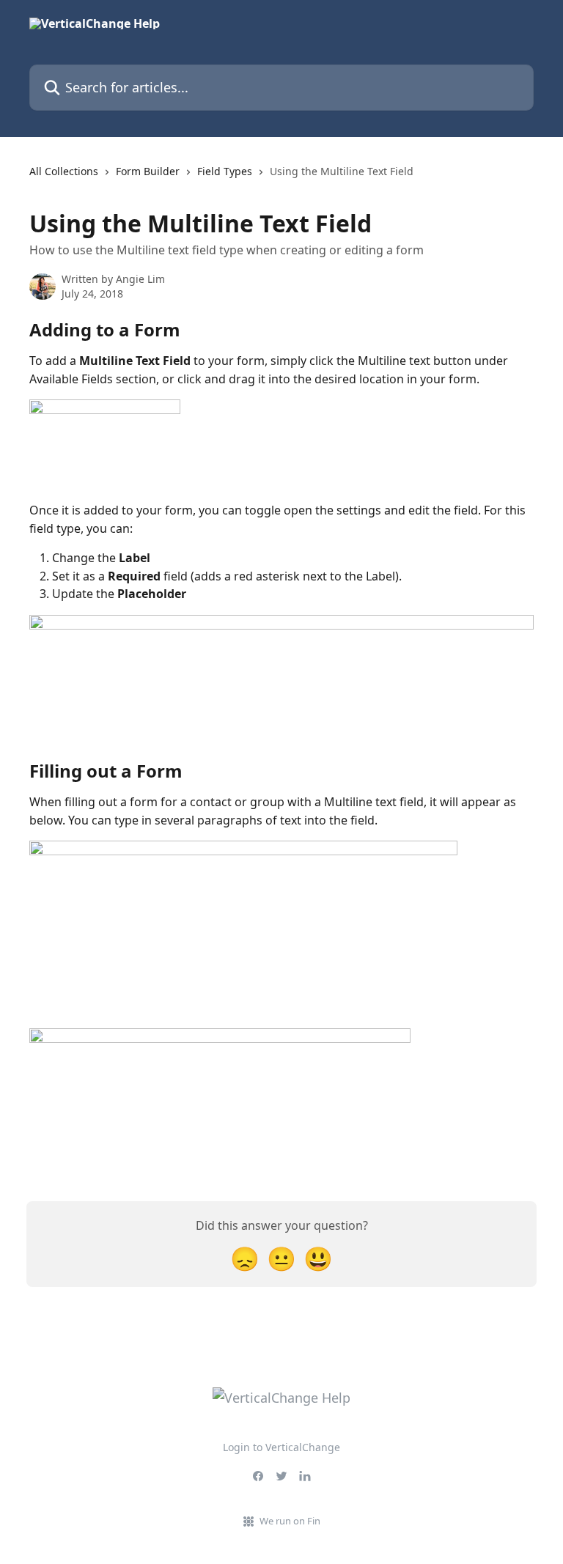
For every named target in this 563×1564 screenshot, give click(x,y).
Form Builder (148, 171)
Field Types (224, 171)
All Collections (63, 171)
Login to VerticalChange (281, 1447)
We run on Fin (290, 1520)
